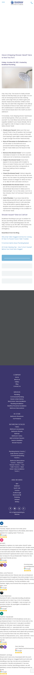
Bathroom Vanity (17, 436)
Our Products (17, 418)
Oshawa (16, 499)
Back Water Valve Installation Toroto (17, 469)
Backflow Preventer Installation (17, 406)
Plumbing (17, 394)
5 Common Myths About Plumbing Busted (15, 243)
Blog (17, 384)
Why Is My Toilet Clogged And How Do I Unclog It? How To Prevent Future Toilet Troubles (17, 238)
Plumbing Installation (17, 403)
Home (17, 377)
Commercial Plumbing (17, 397)
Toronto (17, 490)
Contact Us (17, 386)
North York (17, 488)
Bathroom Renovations (17, 408)
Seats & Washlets (16, 440)
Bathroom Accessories (17, 429)
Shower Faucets (17, 443)
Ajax (17, 483)
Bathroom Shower (17, 431)
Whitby (17, 502)
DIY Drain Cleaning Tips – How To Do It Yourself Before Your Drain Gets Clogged (17, 248)
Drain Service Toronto (17, 453)
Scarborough (17, 493)
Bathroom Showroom (17, 416)
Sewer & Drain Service (17, 399)
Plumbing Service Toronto (17, 451)
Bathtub (16, 433)
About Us (17, 379)
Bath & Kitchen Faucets (17, 438)
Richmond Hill (17, 495)
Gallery (17, 382)
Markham (17, 486)
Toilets (17, 427)
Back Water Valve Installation (17, 401)
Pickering (17, 497)
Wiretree (17, 514)
